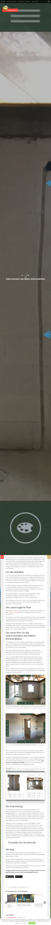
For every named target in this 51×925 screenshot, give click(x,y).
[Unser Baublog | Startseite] (10, 9)
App (9, 887)
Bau (22, 275)
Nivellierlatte (12, 612)
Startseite (3, 1)
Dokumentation (14, 887)
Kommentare (11, 917)
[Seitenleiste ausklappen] (2, 557)
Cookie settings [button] (23, 923)
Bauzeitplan (21, 1)
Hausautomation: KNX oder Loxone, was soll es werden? (23, 904)
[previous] (6, 902)
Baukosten (27, 1)
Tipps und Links (35, 1)
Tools (27, 887)
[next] (45, 902)
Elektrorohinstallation (21, 887)
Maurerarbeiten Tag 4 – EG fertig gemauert (42, 904)
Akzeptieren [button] (31, 923)
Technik (27, 275)
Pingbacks (21, 917)
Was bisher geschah (11, 1)
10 (33, 895)
